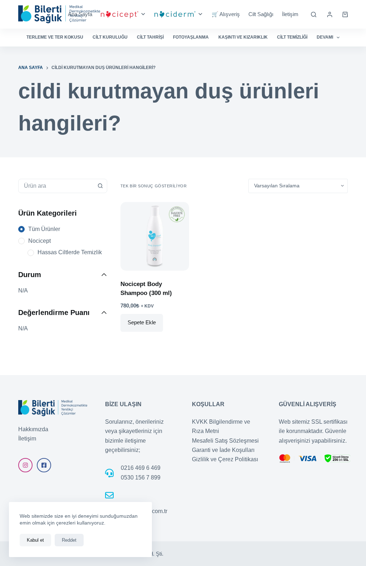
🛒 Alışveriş (226, 14)
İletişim (290, 14)
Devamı (325, 37)
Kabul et (35, 540)
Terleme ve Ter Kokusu (54, 37)
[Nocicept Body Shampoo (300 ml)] (154, 236)
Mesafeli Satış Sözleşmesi (225, 441)
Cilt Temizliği (292, 37)
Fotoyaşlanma (191, 37)
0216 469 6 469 (140, 468)
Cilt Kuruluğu (110, 37)
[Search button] (100, 186)
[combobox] (56, 186)
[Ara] (313, 14)
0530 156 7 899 (140, 477)
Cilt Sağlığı (260, 14)
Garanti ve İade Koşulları (223, 450)
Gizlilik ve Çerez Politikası (225, 459)
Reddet (69, 540)
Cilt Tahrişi (150, 37)
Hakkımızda (33, 429)
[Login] (329, 14)
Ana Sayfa (80, 14)
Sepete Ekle (142, 322)
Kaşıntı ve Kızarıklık (243, 37)
